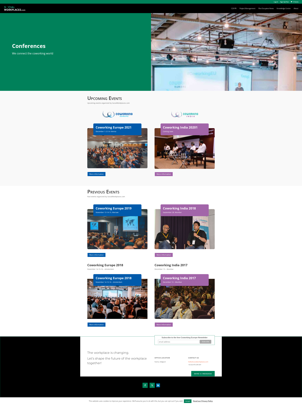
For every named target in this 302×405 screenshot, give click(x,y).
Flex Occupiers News (266, 9)
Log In (276, 2)
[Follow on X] (152, 385)
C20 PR (233, 9)
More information (96, 174)
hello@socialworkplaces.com (198, 362)
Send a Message (203, 374)
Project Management (247, 9)
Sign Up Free (284, 2)
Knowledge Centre (284, 9)
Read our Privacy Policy (203, 401)
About (296, 9)
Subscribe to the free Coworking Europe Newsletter (185, 338)
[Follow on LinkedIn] (158, 385)
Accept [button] (187, 401)
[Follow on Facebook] (145, 385)
